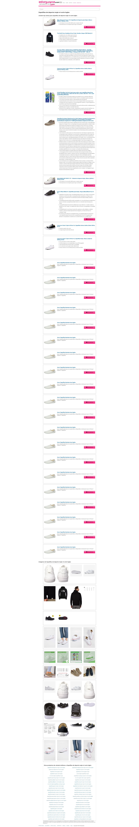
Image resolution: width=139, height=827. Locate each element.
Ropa (71, 825)
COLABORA (47, 825)
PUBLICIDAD (41, 825)
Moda (64, 2)
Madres (74, 2)
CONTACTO (59, 825)
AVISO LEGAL (53, 825)
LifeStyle (70, 2)
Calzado (67, 825)
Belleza (63, 825)
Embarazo (79, 2)
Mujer (67, 2)
